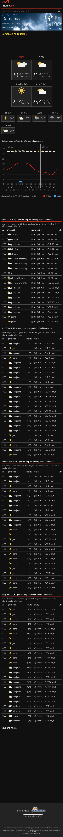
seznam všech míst (33, 816)
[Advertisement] (31, 45)
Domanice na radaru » (14, 33)
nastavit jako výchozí (10, 27)
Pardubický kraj (8, 24)
